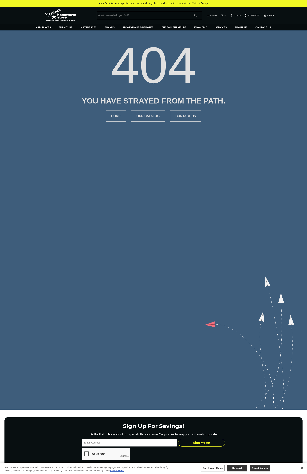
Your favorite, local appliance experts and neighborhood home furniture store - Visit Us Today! (153, 3)
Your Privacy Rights (213, 468)
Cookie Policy (117, 470)
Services (221, 27)
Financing (200, 27)
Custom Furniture (173, 27)
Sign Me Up (201, 442)
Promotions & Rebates (138, 27)
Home (116, 116)
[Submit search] (196, 15)
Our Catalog (148, 116)
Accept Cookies (260, 468)
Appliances (43, 27)
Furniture (65, 27)
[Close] (301, 468)
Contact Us (263, 27)
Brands (110, 27)
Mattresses (88, 27)
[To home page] (60, 15)
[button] (208, 15)
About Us (241, 27)
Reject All (237, 468)
